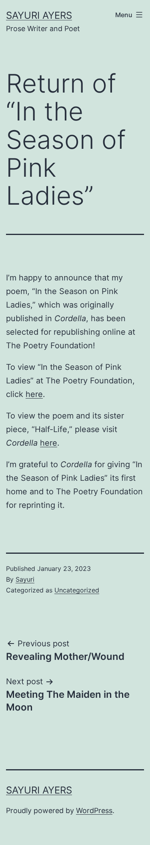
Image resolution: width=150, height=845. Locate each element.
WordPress (94, 810)
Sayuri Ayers (39, 15)
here (34, 394)
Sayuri (25, 579)
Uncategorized (76, 590)
